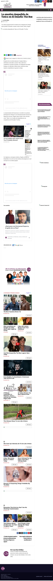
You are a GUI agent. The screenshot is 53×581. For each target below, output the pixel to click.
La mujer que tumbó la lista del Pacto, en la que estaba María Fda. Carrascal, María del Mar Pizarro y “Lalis (44, 118)
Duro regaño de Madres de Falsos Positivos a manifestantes (26, 538)
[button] (48, 9)
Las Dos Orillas (6, 20)
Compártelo (19, 55)
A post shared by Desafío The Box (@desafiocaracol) (16, 108)
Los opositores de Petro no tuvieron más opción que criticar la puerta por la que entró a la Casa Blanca (44, 125)
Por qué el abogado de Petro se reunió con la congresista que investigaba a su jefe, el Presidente (44, 110)
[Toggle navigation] (25, 10)
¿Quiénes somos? (39, 576)
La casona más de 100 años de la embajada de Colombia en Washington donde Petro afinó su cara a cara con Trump (43, 149)
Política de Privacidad (48, 576)
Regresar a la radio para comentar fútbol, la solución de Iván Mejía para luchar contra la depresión (44, 141)
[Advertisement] (17, 257)
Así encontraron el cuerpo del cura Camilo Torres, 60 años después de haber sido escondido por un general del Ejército (44, 133)
